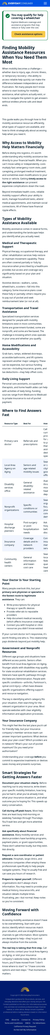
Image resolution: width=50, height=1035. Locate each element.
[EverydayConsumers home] (17, 3)
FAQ (7, 1020)
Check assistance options (28, 34)
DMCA (27, 1023)
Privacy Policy (38, 1020)
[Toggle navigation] (45, 3)
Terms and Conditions (14, 1023)
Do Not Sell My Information (25, 1030)
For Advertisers (39, 1023)
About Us (15, 1020)
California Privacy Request (25, 1026)
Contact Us (26, 1020)
